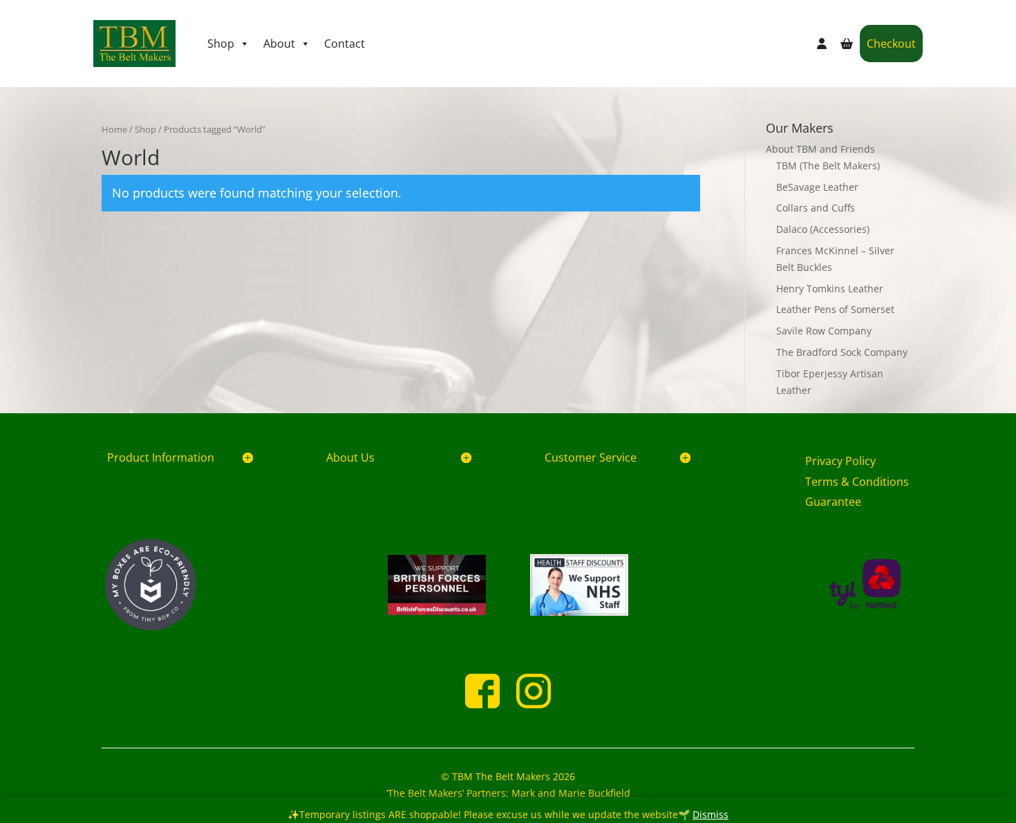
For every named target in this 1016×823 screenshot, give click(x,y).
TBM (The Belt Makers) (828, 165)
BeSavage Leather (817, 186)
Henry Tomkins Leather (829, 288)
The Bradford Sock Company (841, 352)
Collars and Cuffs (815, 207)
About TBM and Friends (820, 148)
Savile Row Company (824, 330)
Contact (344, 43)
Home (114, 129)
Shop (220, 43)
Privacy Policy (840, 461)
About (279, 43)
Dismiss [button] (710, 814)
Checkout (891, 43)
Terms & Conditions (857, 481)
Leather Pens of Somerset (835, 309)
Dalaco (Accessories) (822, 229)
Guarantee (833, 501)
